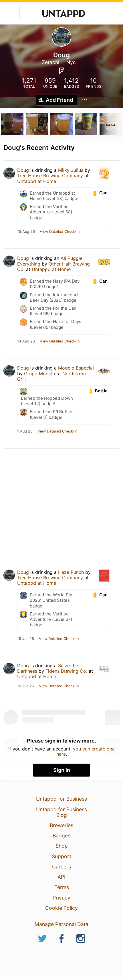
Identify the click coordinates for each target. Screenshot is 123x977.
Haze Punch (71, 572)
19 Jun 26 (25, 639)
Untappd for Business (61, 799)
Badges (61, 836)
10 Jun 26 (25, 686)
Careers (61, 867)
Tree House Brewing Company (50, 175)
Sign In (61, 770)
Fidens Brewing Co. (66, 671)
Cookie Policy (61, 908)
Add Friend (59, 100)
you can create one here (85, 751)
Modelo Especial (76, 368)
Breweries (61, 825)
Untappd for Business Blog (61, 812)
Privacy (61, 898)
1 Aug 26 (25, 431)
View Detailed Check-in (60, 232)
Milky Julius (70, 170)
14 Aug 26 (26, 341)
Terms (61, 887)
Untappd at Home (36, 181)
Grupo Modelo (39, 373)
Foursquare (61, 71)
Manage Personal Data (61, 924)
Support (61, 856)
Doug (23, 170)
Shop (61, 846)
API (61, 877)
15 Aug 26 (26, 232)
